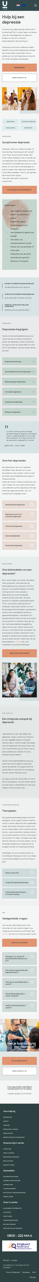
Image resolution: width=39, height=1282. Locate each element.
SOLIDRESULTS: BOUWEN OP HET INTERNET (16, 1266)
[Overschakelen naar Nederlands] (18, 5)
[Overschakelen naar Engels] (23, 5)
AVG (34, 1272)
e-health (17, 641)
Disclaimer (26, 1272)
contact (5, 934)
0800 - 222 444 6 (19, 1235)
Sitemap (32, 1277)
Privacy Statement (13, 1272)
